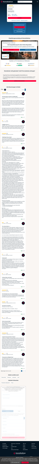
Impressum (33, 443)
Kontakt (24, 448)
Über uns (24, 443)
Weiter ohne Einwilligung (15, 462)
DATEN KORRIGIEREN (19, 31)
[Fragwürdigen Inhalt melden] (24, 117)
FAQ (11, 448)
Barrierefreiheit (25, 449)
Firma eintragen (4, 448)
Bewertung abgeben (24, 20)
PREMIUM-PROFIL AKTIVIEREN (19, 27)
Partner (24, 446)
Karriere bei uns (34, 448)
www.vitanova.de (14, 15)
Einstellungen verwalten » (33, 460)
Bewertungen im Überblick (16, 20)
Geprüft (23, 117)
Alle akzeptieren (25, 462)
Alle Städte (4, 443)
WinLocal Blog (34, 446)
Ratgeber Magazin (5, 446)
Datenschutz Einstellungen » (13, 391)
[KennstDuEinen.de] (7, 2)
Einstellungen (18, 443)
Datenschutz (13, 443)
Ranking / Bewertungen (15, 449)
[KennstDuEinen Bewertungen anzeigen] (5, 89)
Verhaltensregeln (14, 446)
